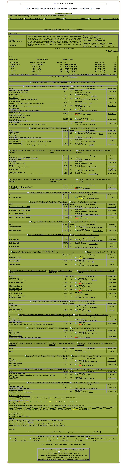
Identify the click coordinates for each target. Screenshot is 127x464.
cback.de (76, 453)
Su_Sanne (92, 297)
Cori (90, 92)
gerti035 (94, 110)
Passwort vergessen (15, 41)
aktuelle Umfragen (60, 436)
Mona (12, 68)
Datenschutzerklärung (72, 459)
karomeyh (88, 114)
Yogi (90, 159)
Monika (87, 188)
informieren (62, 41)
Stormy (95, 99)
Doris (90, 283)
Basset (13, 66)
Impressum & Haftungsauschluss (55, 459)
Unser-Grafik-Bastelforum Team (70, 457)
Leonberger (92, 124)
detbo (93, 120)
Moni (39, 70)
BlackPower (73, 77)
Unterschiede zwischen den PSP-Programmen (93, 74)
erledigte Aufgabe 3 (71, 64)
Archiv (89, 436)
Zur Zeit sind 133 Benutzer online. (19, 396)
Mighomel (95, 265)
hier (80, 44)
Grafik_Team (112, 91)
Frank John (68, 453)
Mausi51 (91, 170)
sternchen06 (92, 166)
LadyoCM (94, 96)
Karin (39, 68)
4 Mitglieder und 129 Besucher (100, 45)
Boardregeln (41, 459)
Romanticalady (15, 64)
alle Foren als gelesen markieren (76, 436)
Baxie (39, 72)
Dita (39, 66)
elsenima (96, 37)
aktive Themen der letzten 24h (45, 436)
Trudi (90, 103)
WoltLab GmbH (79, 449)
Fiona (12, 72)
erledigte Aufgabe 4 (71, 72)
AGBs (87, 459)
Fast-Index (82, 459)
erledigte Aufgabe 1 (71, 70)
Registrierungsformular (33, 41)
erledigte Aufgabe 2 (71, 66)
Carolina (13, 70)
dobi (86, 294)
